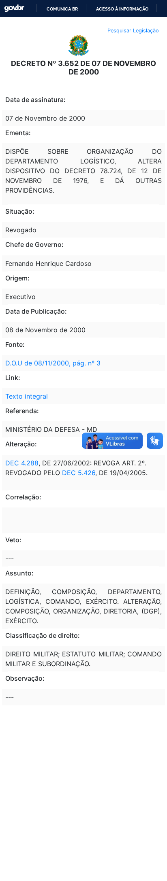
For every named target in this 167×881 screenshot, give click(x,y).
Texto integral (26, 396)
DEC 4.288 (22, 463)
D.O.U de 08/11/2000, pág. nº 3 (53, 363)
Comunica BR (62, 9)
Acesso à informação (122, 9)
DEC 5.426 (78, 473)
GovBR (14, 8)
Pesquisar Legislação (133, 31)
